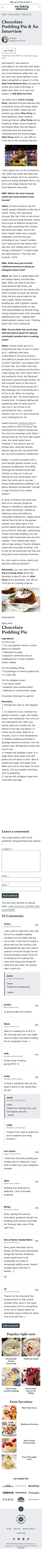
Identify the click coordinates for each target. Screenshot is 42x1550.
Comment (7, 849)
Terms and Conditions (21, 1545)
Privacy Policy (9, 1545)
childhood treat (25, 423)
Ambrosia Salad (30, 1359)
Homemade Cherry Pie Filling (30, 1390)
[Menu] (2, 7)
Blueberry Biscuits (29, 1424)
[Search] (39, 7)
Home (4, 14)
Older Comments (10, 1325)
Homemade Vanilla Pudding (11, 1389)
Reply (37, 925)
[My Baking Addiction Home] (22, 7)
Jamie (14, 38)
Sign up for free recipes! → (21, 2)
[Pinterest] (23, 1539)
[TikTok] (28, 1539)
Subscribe (20, 1533)
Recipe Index (13, 14)
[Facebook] (18, 1539)
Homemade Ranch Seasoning (11, 1361)
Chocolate (26, 14)
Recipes (17, 1529)
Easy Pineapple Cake (29, 1458)
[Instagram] (14, 1539)
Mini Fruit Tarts (29, 1408)
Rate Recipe (8, 50)
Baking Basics (29, 1529)
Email (5, 885)
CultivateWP (21, 1548)
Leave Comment (10, 895)
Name (5, 876)
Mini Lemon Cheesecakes (29, 1441)
